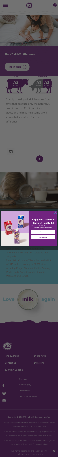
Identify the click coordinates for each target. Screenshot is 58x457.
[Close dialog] (55, 212)
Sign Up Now (43, 237)
